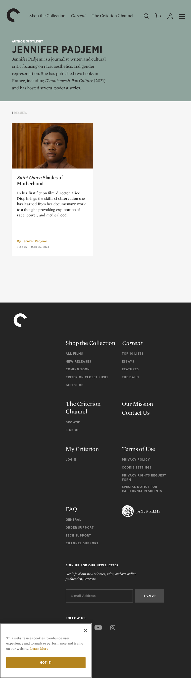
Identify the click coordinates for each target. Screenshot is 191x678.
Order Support (80, 527)
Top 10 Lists (132, 353)
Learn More (39, 648)
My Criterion (82, 449)
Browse (73, 422)
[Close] (85, 630)
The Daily (131, 377)
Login (71, 459)
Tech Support (78, 535)
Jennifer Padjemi (34, 241)
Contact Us (135, 412)
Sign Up (73, 430)
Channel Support (82, 543)
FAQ (71, 509)
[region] (46, 650)
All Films (74, 353)
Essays (22, 246)
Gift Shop (75, 385)
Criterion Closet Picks (87, 377)
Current (78, 15)
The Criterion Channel (112, 15)
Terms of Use (138, 449)
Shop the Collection (47, 15)
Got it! (46, 662)
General (73, 519)
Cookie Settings (137, 467)
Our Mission (137, 403)
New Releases (78, 361)
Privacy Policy (136, 459)
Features (130, 369)
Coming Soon (78, 369)
